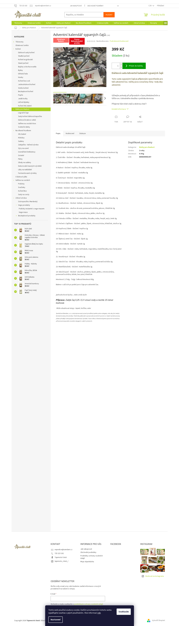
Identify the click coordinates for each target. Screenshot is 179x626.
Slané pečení (23, 63)
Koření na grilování (25, 59)
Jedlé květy (23, 98)
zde (99, 612)
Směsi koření (23, 88)
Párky (20, 159)
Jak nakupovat (76, 6)
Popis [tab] (58, 133)
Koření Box (22, 191)
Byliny (20, 70)
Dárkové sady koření (26, 52)
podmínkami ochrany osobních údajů (88, 604)
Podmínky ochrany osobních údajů (91, 557)
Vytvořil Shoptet (158, 620)
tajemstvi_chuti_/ (61, 561)
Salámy (21, 141)
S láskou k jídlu (21, 176)
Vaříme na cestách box (27, 123)
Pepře (20, 95)
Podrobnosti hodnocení (119, 41)
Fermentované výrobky (27, 173)
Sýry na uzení (23, 148)
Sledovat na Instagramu (154, 576)
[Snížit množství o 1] (121, 67)
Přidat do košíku (136, 65)
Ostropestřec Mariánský (27, 201)
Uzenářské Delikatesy (26, 152)
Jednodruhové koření (26, 84)
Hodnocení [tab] (70, 133)
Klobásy (21, 137)
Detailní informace (119, 109)
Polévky (21, 183)
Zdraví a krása (21, 198)
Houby (20, 77)
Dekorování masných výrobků (29, 166)
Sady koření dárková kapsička (30, 116)
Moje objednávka (87, 561)
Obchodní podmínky (95, 6)
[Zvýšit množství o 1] (121, 64)
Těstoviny (19, 42)
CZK (150, 6)
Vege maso (23, 212)
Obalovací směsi (22, 45)
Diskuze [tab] (82, 133)
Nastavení (55, 619)
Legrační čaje (23, 113)
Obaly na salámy (24, 162)
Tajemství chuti (61, 557)
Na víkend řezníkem (23, 130)
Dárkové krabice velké (27, 120)
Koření (18, 49)
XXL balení (22, 134)
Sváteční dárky (24, 127)
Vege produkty (24, 205)
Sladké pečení (23, 56)
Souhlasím (124, 611)
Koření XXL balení (25, 105)
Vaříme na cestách (23, 180)
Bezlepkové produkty (26, 215)
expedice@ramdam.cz (63, 549)
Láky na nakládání (25, 169)
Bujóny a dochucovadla (27, 66)
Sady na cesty (23, 194)
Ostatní (21, 155)
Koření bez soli (24, 81)
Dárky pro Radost (22, 109)
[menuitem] (18, 23)
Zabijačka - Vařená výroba (28, 144)
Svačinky (21, 187)
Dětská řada (23, 73)
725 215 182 (59, 553)
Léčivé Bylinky (23, 102)
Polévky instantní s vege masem (31, 208)
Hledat (109, 14)
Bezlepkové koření (25, 91)
